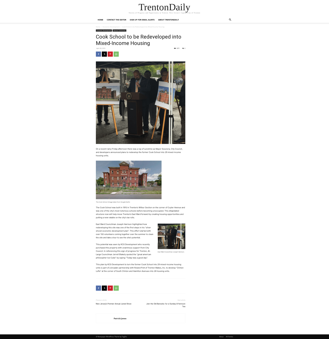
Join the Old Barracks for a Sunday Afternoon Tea (165, 305)
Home (100, 20)
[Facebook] (98, 54)
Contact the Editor (116, 20)
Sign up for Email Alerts (142, 20)
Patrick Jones (120, 318)
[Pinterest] (110, 54)
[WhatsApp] (116, 54)
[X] (104, 54)
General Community (119, 30)
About (221, 337)
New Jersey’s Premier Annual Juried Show (113, 304)
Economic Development (111, 27)
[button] (230, 20)
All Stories (229, 337)
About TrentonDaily (168, 20)
